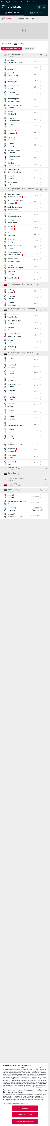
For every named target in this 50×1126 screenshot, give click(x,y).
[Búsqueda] (39, 7)
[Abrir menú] (44, 7)
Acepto (25, 1108)
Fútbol (8, 44)
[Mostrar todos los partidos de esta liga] (46, 468)
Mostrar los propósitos (25, 1121)
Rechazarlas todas (25, 1115)
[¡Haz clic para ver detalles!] (24, 61)
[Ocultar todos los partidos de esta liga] (46, 55)
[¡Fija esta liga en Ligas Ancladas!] (22, 55)
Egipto (21, 44)
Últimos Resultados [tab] (11, 49)
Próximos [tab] (29, 49)
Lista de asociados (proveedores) (15, 1103)
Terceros (39, 1087)
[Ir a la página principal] (13, 6)
